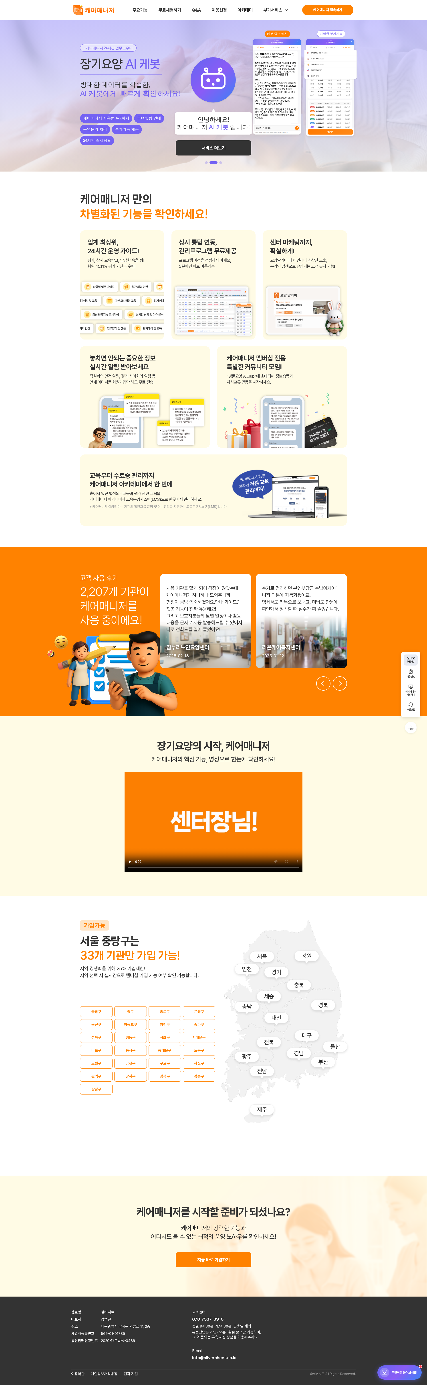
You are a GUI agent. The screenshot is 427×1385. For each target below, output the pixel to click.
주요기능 (140, 10)
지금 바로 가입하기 (213, 1259)
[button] (206, 162)
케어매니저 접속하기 (327, 10)
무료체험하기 (169, 10)
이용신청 (219, 10)
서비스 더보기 (214, 144)
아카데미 (245, 10)
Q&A (196, 10)
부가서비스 (272, 10)
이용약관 (78, 1374)
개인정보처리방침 (104, 1374)
